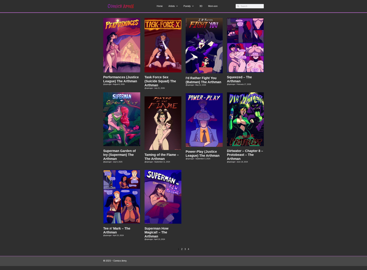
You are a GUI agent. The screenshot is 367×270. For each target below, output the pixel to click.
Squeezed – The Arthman (239, 79)
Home (160, 6)
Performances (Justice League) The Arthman (121, 79)
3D (200, 6)
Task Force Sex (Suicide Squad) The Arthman (160, 81)
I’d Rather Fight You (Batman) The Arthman (203, 80)
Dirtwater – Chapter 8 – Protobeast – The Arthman (245, 155)
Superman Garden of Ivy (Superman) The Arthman (119, 155)
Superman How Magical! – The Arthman (156, 232)
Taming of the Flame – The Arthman (162, 157)
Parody (187, 6)
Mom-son (212, 6)
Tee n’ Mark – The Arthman (116, 230)
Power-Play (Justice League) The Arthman (202, 153)
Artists (171, 6)
